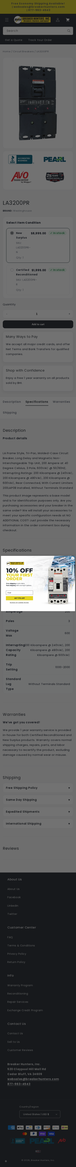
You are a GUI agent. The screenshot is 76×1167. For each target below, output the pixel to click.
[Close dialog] (72, 558)
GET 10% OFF (19, 598)
